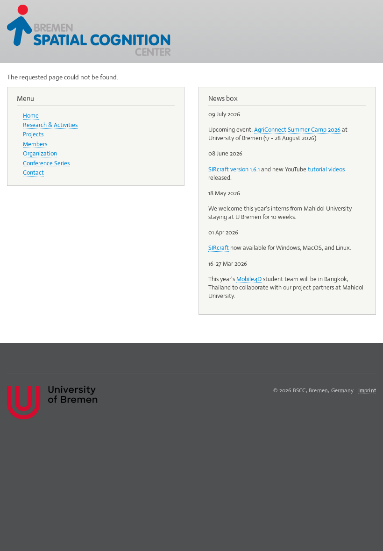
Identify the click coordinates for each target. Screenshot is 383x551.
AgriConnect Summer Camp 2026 (297, 129)
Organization (40, 153)
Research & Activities (50, 124)
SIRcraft (218, 247)
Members (35, 144)
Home (31, 115)
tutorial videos (326, 169)
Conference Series (46, 163)
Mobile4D (249, 279)
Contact (33, 172)
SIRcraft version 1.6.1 (234, 169)
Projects (33, 134)
